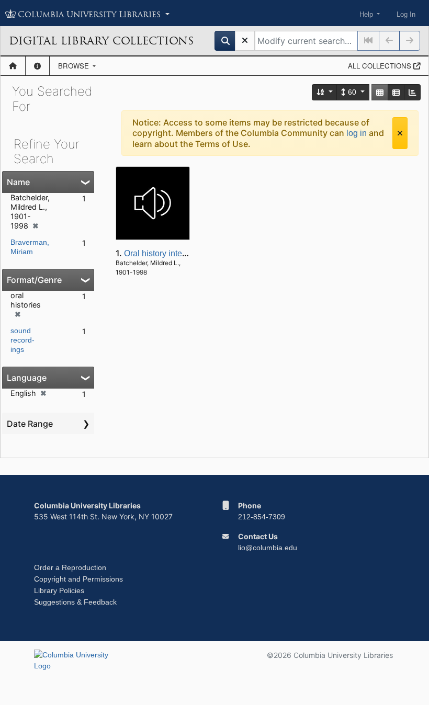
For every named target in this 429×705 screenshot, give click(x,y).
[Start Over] (245, 41)
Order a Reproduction (70, 567)
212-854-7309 (261, 517)
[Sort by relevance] (325, 92)
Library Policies (59, 590)
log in (356, 133)
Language (27, 377)
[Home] (13, 65)
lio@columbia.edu (267, 547)
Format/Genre (34, 280)
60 (352, 92)
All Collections (380, 66)
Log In (406, 14)
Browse (74, 66)
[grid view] (379, 92)
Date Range (30, 423)
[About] (37, 65)
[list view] (396, 92)
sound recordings (22, 340)
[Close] (400, 133)
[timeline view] (412, 92)
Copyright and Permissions (78, 579)
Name (18, 182)
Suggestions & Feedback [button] (75, 602)
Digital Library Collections (101, 41)
